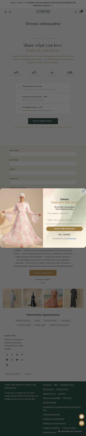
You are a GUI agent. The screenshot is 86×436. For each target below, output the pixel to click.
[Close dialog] (83, 191)
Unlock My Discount (64, 229)
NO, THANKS (64, 234)
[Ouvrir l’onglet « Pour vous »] (81, 423)
